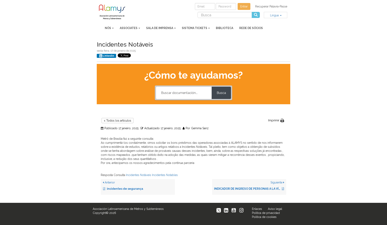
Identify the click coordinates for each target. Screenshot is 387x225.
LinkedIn (108, 55)
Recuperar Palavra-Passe (271, 6)
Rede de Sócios (251, 28)
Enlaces (257, 208)
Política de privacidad (266, 213)
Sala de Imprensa (160, 28)
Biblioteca (224, 28)
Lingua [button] (275, 15)
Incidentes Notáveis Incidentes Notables (152, 175)
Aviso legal (275, 208)
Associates (129, 28)
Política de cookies (264, 217)
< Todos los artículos (117, 120)
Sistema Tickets (195, 28)
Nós (108, 28)
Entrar (244, 6)
